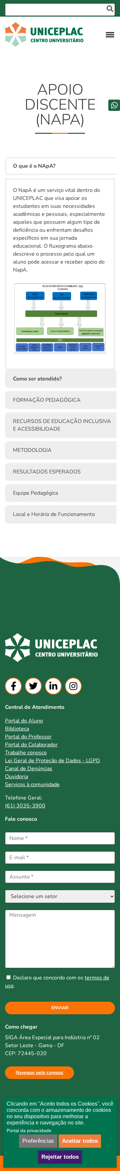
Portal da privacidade (29, 1130)
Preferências (38, 1141)
